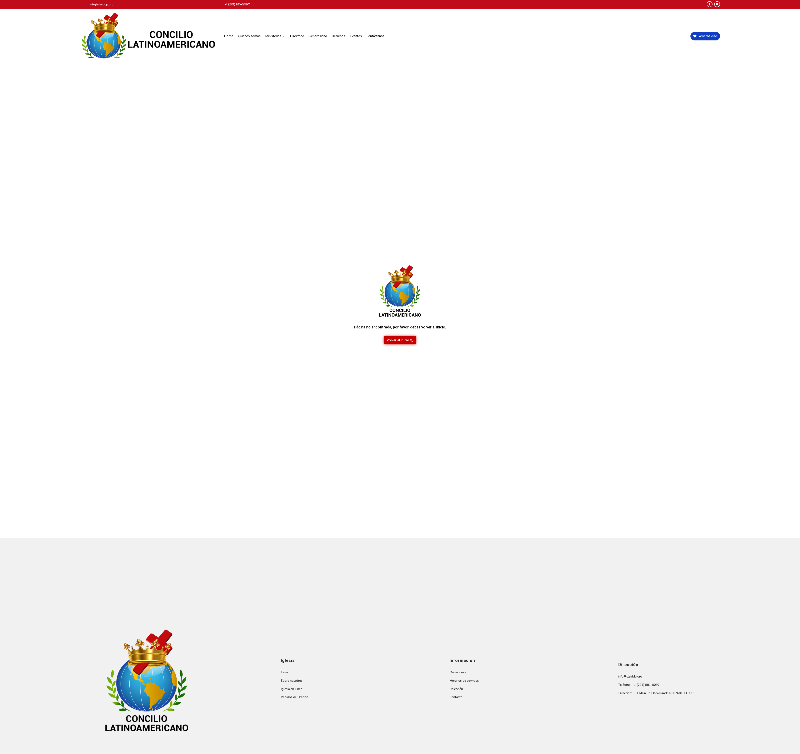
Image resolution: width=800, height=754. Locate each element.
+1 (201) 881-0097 (237, 4)
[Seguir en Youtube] (717, 4)
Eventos (356, 36)
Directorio (297, 36)
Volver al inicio (398, 340)
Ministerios (273, 36)
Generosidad (318, 36)
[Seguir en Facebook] (709, 4)
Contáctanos (375, 36)
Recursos (338, 36)
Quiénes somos (249, 36)
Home (228, 36)
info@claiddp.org (101, 4)
